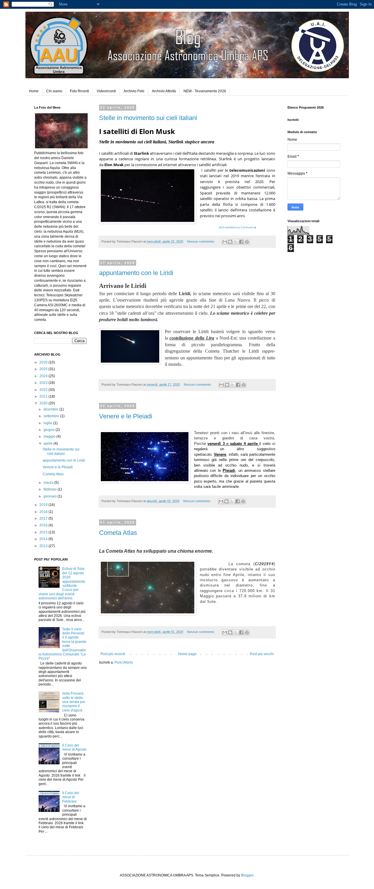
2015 (44, 532)
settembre (52, 416)
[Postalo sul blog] (230, 242)
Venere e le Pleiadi (125, 416)
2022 (44, 390)
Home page (187, 654)
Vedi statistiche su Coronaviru (237, 227)
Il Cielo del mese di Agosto (74, 747)
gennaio (51, 496)
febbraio (51, 489)
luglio (48, 423)
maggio (50, 436)
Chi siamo (54, 91)
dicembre (51, 409)
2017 (44, 518)
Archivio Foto (134, 91)
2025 (44, 369)
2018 (44, 512)
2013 (44, 546)
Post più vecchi (262, 654)
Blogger (247, 875)
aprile (48, 443)
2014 (44, 539)
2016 (44, 525)
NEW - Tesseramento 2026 (204, 91)
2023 (44, 383)
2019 (44, 505)
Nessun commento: (201, 241)
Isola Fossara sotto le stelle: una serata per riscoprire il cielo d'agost (73, 701)
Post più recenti (113, 654)
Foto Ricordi (79, 91)
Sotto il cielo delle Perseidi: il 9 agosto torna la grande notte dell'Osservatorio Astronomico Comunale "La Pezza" (63, 644)
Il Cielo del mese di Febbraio (70, 797)
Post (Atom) (124, 662)
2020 (44, 403)
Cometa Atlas (118, 532)
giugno (50, 430)
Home (34, 91)
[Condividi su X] (236, 242)
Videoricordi (106, 91)
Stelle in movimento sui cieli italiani (148, 117)
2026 (44, 362)
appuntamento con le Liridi (136, 272)
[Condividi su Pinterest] (247, 242)
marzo (49, 483)
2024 (44, 376)
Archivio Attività (164, 91)
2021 (44, 396)
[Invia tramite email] (225, 242)
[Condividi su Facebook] (241, 242)
